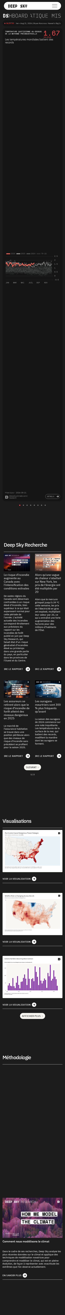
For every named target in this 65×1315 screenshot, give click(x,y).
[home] (19, 6)
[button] (41, 6)
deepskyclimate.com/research (18, 497)
